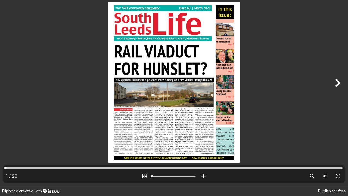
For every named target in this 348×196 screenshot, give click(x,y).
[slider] (174, 176)
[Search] (312, 176)
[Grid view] (144, 176)
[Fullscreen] (338, 176)
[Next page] (337, 93)
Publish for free (332, 191)
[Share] (325, 176)
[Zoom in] (203, 176)
